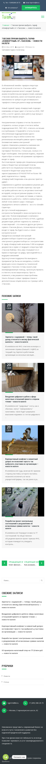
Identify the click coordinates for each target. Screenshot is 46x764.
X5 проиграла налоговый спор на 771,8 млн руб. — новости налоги (22, 651)
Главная (5, 25)
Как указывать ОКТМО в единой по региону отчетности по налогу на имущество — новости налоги (34, 563)
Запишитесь (31, 8)
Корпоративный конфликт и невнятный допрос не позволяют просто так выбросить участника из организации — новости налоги (21, 463)
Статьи (6, 682)
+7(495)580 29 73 (14, 3)
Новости (30, 47)
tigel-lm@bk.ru (34, 3)
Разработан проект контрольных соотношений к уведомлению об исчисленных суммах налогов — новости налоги (22, 525)
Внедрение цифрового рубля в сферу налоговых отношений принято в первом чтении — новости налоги (22, 399)
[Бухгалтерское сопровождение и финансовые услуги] (9, 16)
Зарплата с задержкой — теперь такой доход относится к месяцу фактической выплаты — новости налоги (22, 339)
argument (20, 47)
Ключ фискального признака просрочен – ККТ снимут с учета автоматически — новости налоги (16, 563)
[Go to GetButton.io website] (5, 761)
